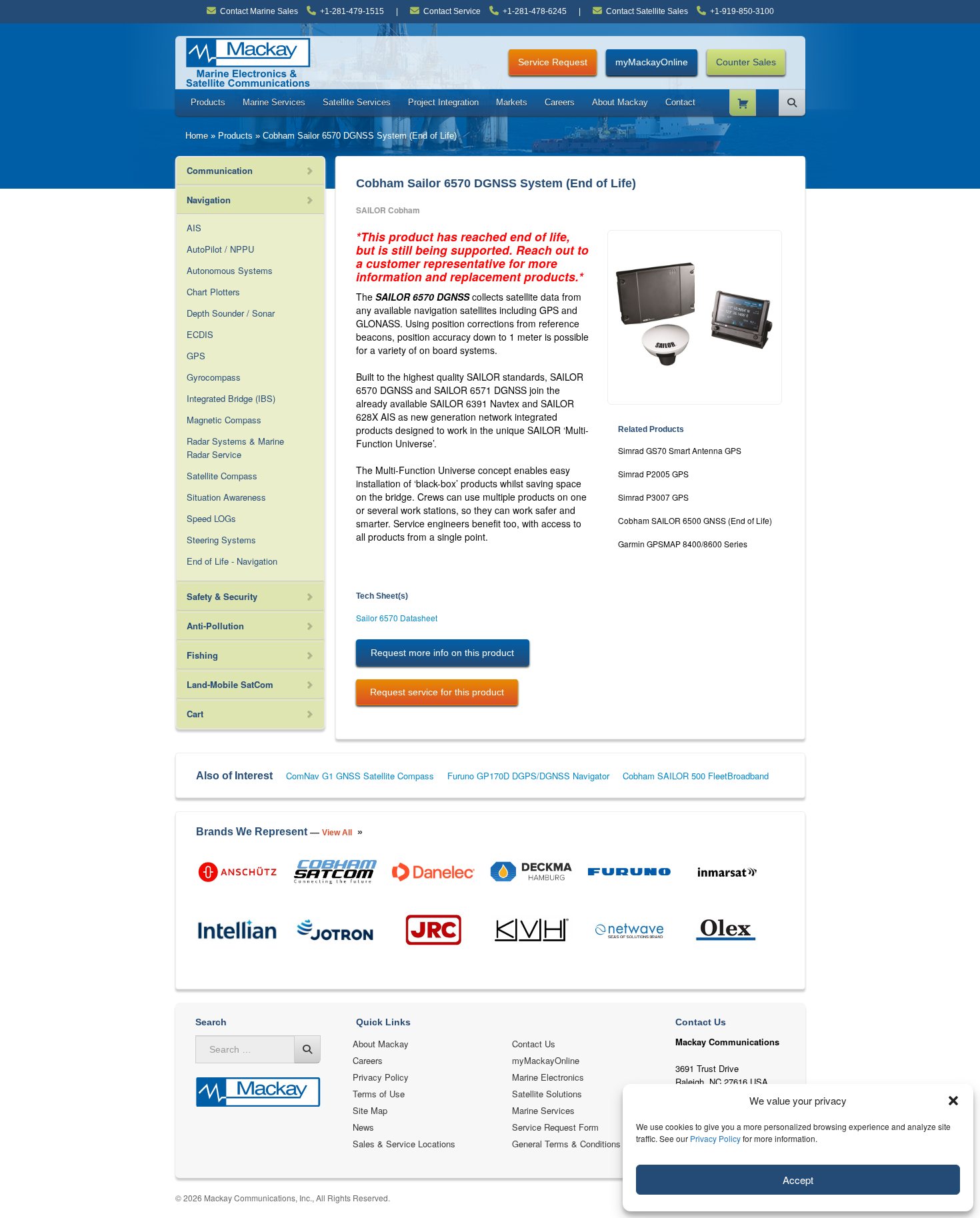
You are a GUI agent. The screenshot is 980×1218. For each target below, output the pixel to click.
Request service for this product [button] (437, 692)
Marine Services (274, 102)
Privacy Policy (715, 1138)
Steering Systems (221, 539)
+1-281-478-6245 (535, 11)
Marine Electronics (548, 1077)
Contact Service (452, 11)
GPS (196, 355)
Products (208, 102)
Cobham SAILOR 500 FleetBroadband (696, 775)
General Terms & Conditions (566, 1143)
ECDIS (200, 334)
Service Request (552, 62)
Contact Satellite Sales (647, 11)
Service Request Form (555, 1127)
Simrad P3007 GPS (653, 497)
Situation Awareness (226, 497)
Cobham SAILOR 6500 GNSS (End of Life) (695, 520)
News (363, 1127)
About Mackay (620, 102)
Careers (560, 102)
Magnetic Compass (224, 419)
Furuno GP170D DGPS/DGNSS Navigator (528, 775)
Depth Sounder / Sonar (231, 313)
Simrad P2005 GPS (653, 473)
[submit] (307, 1049)
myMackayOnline (651, 62)
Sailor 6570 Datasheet (396, 617)
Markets (511, 102)
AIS (194, 227)
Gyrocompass (214, 377)
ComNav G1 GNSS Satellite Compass (360, 775)
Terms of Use (379, 1093)
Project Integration (443, 102)
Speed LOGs (211, 518)
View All (337, 832)
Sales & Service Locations (404, 1143)
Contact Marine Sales (259, 11)
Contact (680, 102)
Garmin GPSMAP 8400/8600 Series (682, 543)
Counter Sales (746, 62)
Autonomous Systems (230, 270)
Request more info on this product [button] (442, 652)
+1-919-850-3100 (742, 11)
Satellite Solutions (547, 1093)
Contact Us (533, 1043)
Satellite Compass (222, 475)
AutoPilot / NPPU (220, 249)
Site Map (370, 1110)
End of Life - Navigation (232, 561)
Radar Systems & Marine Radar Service (235, 448)
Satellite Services (357, 102)
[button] (953, 1100)
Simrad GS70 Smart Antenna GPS (679, 450)
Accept (798, 1180)
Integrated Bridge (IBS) (231, 398)
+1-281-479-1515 (352, 11)
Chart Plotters (213, 291)
